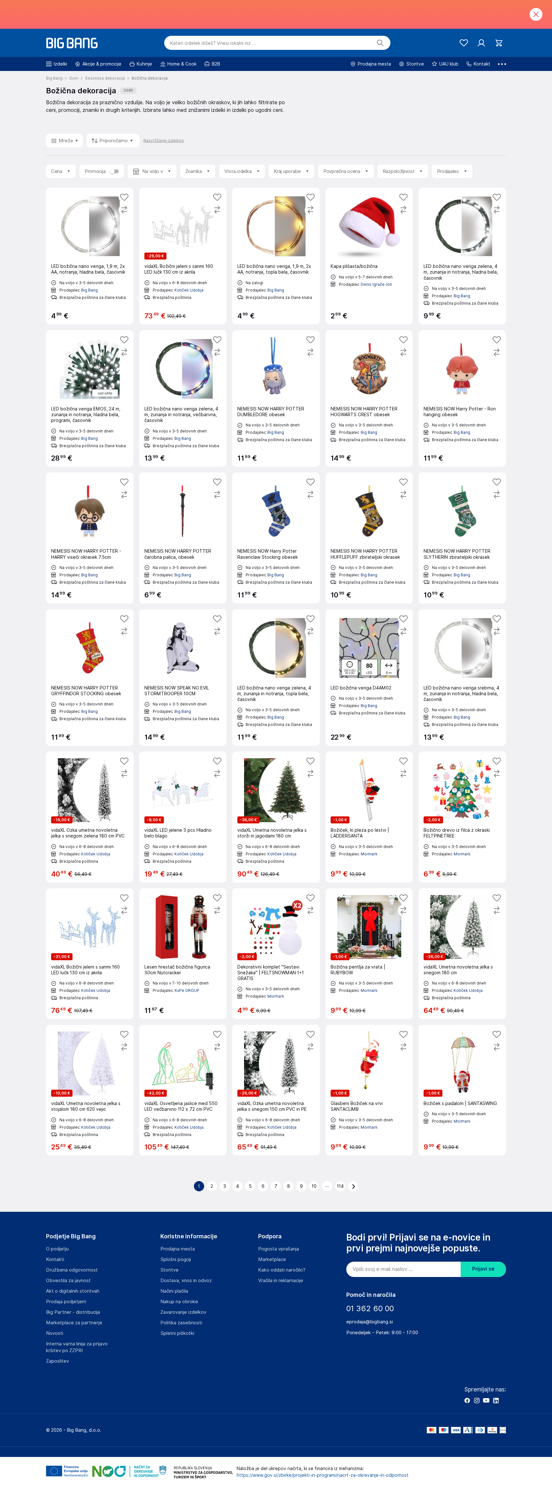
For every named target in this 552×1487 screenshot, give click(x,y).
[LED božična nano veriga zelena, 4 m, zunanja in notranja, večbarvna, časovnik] (183, 399)
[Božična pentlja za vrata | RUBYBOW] (369, 954)
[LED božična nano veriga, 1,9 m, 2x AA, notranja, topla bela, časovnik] (276, 256)
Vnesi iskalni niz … (213, 43)
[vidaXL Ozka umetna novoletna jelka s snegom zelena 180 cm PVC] (89, 817)
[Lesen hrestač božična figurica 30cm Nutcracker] (183, 954)
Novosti (54, 1333)
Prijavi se (483, 1269)
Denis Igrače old (376, 284)
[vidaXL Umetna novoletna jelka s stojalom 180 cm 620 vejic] (89, 1090)
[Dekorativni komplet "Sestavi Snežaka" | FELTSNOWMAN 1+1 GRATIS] (276, 954)
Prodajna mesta (177, 1249)
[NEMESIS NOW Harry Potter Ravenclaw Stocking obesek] (276, 538)
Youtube (486, 1400)
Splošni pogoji (175, 1259)
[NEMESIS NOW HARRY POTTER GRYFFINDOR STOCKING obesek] (89, 678)
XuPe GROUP (186, 990)
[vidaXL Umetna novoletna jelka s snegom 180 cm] (462, 954)
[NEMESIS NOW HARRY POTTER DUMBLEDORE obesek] (276, 399)
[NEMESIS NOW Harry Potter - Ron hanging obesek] (462, 399)
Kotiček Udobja (188, 290)
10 (314, 1186)
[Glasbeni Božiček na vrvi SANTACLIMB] (369, 1090)
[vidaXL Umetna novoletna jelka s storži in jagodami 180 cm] (276, 817)
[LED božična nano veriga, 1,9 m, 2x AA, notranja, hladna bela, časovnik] (89, 256)
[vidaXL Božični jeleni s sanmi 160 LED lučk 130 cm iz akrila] (183, 256)
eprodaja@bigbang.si (369, 1322)
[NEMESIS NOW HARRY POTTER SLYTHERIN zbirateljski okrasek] (462, 538)
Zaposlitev (57, 1361)
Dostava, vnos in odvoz (186, 1280)
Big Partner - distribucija (73, 1312)
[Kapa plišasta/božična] (369, 256)
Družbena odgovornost (72, 1270)
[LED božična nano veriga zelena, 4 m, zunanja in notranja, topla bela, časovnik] (276, 678)
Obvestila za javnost (68, 1280)
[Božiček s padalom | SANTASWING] (462, 1090)
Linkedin (496, 1400)
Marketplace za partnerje (74, 1323)
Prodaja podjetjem (66, 1301)
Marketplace (272, 1259)
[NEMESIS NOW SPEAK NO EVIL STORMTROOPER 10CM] (183, 678)
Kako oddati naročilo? (281, 1270)
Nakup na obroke (179, 1301)
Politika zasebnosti (181, 1323)
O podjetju (57, 1249)
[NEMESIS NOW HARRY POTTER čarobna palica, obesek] (183, 538)
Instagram (476, 1400)
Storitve (169, 1270)
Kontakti (55, 1259)
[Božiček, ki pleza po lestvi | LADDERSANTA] (369, 817)
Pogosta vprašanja (278, 1249)
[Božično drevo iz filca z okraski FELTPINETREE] (462, 817)
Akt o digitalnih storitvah (72, 1291)
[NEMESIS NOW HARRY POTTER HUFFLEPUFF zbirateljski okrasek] (369, 538)
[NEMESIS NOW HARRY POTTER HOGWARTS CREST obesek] (369, 399)
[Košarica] (499, 43)
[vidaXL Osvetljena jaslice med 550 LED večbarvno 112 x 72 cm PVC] (183, 1090)
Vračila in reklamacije (280, 1280)
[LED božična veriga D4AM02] (369, 678)
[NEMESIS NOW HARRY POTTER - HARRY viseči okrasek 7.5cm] (89, 538)
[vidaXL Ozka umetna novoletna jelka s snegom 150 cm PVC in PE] (276, 1090)
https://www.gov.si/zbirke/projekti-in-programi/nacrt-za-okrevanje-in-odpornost (323, 1475)
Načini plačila (174, 1291)
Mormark (369, 854)
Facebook (467, 1400)
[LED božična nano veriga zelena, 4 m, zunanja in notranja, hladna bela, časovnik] (462, 256)
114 (340, 1186)
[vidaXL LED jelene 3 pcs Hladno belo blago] (183, 817)
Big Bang (89, 290)
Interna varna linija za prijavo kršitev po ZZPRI (77, 1347)
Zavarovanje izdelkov (183, 1312)
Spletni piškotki (177, 1333)
